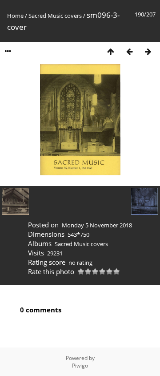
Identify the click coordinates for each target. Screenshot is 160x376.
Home (15, 16)
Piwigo (80, 365)
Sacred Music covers (55, 16)
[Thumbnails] (110, 51)
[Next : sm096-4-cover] (148, 51)
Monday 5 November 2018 (97, 225)
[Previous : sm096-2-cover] (129, 51)
